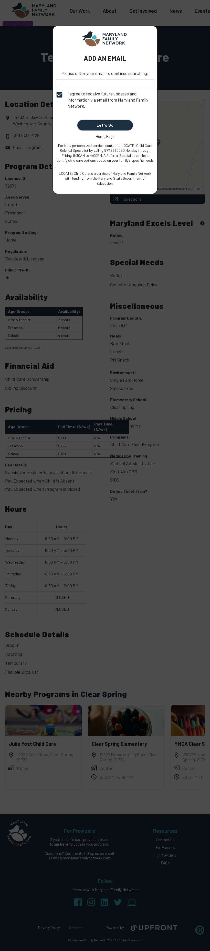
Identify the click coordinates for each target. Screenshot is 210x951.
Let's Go (105, 125)
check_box (59, 95)
